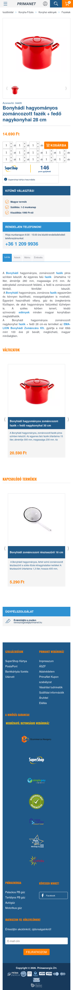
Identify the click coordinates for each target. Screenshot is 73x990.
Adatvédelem (47, 671)
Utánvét (9, 677)
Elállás (43, 703)
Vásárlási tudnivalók (51, 687)
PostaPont (11, 666)
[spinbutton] (6, 145)
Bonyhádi (12, 273)
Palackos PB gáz (15, 892)
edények (24, 312)
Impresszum (46, 661)
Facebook (50, 895)
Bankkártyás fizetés (16, 671)
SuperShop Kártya (16, 661)
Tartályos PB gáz (15, 897)
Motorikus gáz (13, 908)
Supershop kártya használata (21, 179)
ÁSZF (42, 666)
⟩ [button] (66, 88)
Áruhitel (43, 698)
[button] (11, 143)
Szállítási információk (51, 692)
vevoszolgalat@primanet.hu (28, 622)
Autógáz (10, 902)
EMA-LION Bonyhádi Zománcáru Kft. (36, 326)
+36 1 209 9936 (21, 243)
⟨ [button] (7, 88)
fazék (59, 273)
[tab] (7, 258)
